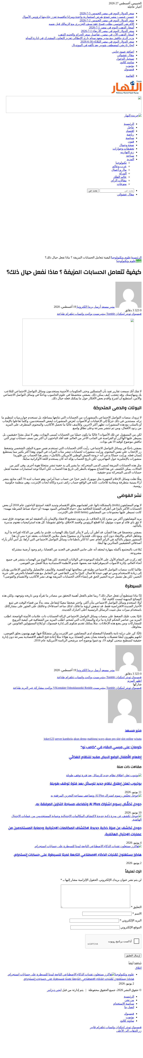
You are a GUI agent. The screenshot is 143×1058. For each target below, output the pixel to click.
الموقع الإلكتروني (131, 927)
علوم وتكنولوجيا (121, 257)
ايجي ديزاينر (54, 990)
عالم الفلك (120, 176)
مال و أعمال (119, 169)
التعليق (136, 907)
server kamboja (64, 738)
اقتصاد (130, 131)
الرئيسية (129, 123)
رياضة (130, 134)
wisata (138, 738)
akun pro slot (112, 738)
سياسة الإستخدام (123, 1003)
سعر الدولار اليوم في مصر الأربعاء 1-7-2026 (107, 31)
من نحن (129, 1000)
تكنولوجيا (121, 162)
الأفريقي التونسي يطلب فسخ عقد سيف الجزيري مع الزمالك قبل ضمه (91, 23)
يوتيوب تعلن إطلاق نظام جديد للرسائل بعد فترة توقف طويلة (96, 783)
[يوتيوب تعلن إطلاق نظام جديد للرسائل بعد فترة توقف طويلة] (104, 775)
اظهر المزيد (134, 680)
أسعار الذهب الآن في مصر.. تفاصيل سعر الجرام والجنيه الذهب (96, 34)
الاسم (137, 913)
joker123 (49, 738)
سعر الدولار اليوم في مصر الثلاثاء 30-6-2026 (107, 41)
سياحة (130, 155)
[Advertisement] (71, 228)
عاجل (130, 127)
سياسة (130, 138)
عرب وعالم (119, 166)
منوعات (122, 184)
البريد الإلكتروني (131, 920)
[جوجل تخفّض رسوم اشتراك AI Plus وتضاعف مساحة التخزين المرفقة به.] (96, 795)
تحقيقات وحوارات (123, 148)
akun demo (80, 738)
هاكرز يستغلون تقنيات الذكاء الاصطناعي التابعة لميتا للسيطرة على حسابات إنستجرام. (78, 854)
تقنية (139, 261)
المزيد (130, 159)
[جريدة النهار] (127, 94)
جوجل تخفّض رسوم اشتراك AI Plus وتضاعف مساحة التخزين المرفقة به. (88, 804)
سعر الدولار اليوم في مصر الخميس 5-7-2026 (107, 13)
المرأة (123, 173)
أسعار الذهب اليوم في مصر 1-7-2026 (111, 27)
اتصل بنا (129, 1007)
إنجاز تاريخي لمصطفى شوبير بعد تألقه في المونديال (103, 45)
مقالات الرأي (119, 180)
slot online (127, 738)
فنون (131, 141)
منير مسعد (108, 306)
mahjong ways (95, 738)
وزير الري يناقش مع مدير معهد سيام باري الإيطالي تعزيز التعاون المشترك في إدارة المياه (80, 38)
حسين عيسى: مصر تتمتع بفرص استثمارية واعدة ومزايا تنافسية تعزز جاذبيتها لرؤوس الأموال (78, 16)
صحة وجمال (126, 145)
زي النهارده (127, 152)
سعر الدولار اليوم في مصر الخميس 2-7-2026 (107, 20)
